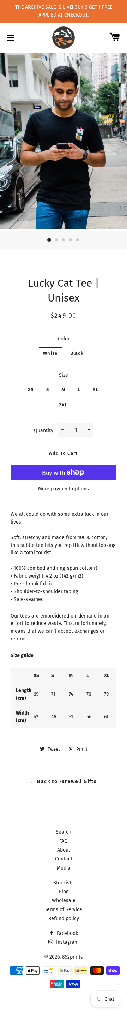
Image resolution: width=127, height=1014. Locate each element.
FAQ (63, 841)
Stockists (63, 883)
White (50, 353)
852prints (72, 957)
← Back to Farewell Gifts (63, 782)
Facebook (66, 933)
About (63, 850)
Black (77, 353)
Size (63, 375)
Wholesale (63, 900)
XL (96, 389)
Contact (63, 859)
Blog (63, 892)
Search (63, 832)
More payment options (63, 489)
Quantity (43, 431)
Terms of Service (63, 910)
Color (63, 339)
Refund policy (63, 918)
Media (64, 868)
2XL (63, 404)
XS (31, 389)
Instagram (67, 942)
